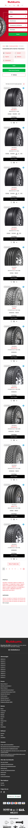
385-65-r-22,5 (22, 601)
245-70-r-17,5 (11, 598)
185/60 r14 (3, 673)
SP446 (4, 584)
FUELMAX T (5, 582)
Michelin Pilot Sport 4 (5, 694)
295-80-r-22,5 (17, 599)
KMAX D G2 (16, 582)
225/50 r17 (3, 677)
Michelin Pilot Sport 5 (5, 700)
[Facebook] (1, 792)
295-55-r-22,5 (5, 599)
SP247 (4, 588)
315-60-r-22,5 (22, 599)
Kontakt (2, 783)
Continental (3, 710)
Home (4, 46)
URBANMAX (13, 588)
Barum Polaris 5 (4, 683)
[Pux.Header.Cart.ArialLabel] (14, 5)
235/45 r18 (3, 669)
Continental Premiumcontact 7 (7, 690)
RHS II (13, 590)
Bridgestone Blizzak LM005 (6, 702)
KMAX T (18, 584)
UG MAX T (8, 588)
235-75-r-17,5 (5, 598)
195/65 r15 (3, 663)
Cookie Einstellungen (5, 776)
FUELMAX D (10, 582)
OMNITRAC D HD (15, 587)
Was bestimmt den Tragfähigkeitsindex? (9, 748)
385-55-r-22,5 (17, 601)
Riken (2, 724)
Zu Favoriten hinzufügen (11, 122)
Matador (2, 714)
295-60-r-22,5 (11, 599)
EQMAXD (10, 585)
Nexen (2, 718)
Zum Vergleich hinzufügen (14, 122)
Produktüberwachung (16, 122)
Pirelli (2, 722)
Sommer (2, 733)
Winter (2, 735)
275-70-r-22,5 (22, 598)
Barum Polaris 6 (4, 688)
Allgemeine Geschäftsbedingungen (8, 766)
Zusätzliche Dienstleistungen (7, 764)
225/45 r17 (3, 661)
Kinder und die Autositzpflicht (7, 744)
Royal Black (3, 726)
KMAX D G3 (5, 585)
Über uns (2, 785)
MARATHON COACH (7, 590)
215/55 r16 (3, 675)
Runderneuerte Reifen (13, 46)
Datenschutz (3, 772)
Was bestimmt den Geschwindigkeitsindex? (10, 746)
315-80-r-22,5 (11, 601)
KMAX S (9, 587)
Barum (2, 708)
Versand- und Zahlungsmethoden (8, 770)
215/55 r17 (3, 667)
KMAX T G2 (21, 582)
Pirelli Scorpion (4, 696)
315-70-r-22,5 (5, 601)
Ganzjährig (3, 737)
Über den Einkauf (4, 762)
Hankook (3, 712)
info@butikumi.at (15, 649)
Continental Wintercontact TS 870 (8, 692)
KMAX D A (5, 587)
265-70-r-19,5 (17, 598)
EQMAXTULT (18, 588)
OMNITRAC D (14, 584)
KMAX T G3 (8, 584)
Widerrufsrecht (4, 768)
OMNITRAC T (22, 587)
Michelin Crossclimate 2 (6, 685)
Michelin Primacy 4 (5, 698)
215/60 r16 (3, 671)
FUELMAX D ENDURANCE (17, 585)
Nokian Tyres (3, 720)
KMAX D (22, 584)
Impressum (3, 774)
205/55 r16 (3, 659)
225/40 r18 (3, 665)
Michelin (2, 716)
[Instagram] (4, 792)
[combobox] (17, 12)
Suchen (18, 34)
